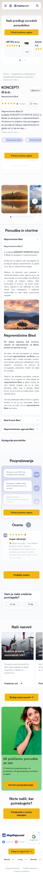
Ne (31, 604)
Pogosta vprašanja (21, 871)
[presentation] (8, 201)
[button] (20, 60)
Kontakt (33, 859)
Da (14, 604)
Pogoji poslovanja (12, 868)
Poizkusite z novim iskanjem (21, 814)
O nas (20, 859)
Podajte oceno (21, 574)
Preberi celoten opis (9, 132)
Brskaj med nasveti (20, 697)
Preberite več (11, 683)
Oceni (35, 104)
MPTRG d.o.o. (13, 42)
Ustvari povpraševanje (20, 784)
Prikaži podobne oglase (21, 32)
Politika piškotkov (30, 868)
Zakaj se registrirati (20, 851)
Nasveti (7, 859)
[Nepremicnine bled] (14, 199)
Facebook (9, 842)
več (27, 51)
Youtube (21, 842)
